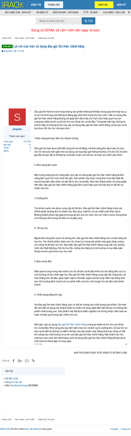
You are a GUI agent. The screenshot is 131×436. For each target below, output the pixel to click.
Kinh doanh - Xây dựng (65, 12)
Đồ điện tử (42, 12)
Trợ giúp (114, 429)
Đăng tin (36, 4)
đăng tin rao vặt (13, 382)
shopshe (8, 51)
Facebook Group (18, 385)
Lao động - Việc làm (114, 12)
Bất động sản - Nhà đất (18, 12)
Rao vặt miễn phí (33, 429)
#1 (126, 344)
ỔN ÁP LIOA (11, 378)
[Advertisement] (65, 78)
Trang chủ (54, 4)
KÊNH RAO (5, 429)
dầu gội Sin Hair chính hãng (72, 324)
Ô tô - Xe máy (90, 12)
